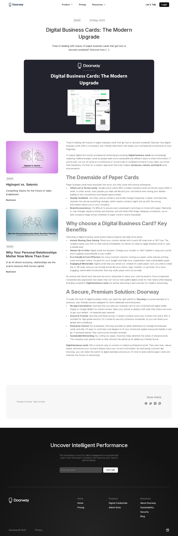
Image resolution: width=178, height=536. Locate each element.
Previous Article (24, 401)
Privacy (38, 530)
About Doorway (148, 503)
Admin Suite (115, 507)
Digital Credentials (118, 503)
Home (80, 503)
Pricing (82, 4)
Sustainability (147, 507)
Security (144, 512)
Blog (142, 516)
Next (35, 401)
